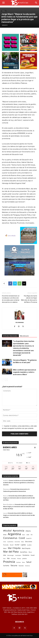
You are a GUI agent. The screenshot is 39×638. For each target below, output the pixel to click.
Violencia (27, 565)
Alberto (28, 531)
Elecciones (28, 541)
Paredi (32, 555)
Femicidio (5, 545)
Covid (22, 538)
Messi (30, 552)
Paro (4, 558)
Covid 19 (28, 538)
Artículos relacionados (10, 336)
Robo (23, 562)
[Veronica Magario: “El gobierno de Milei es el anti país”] (7, 362)
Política (4, 11)
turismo (6, 566)
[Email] (24, 283)
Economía (17, 541)
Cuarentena (10, 541)
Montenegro (10, 555)
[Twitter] (15, 283)
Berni (23, 534)
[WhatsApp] (20, 283)
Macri (4, 548)
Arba (4, 535)
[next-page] (6, 379)
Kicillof (17, 545)
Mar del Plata (11, 551)
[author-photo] (19, 319)
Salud (28, 562)
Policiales (13, 558)
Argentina (14, 534)
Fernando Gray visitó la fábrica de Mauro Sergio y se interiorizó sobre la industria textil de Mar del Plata (19, 498)
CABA (27, 534)
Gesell (11, 545)
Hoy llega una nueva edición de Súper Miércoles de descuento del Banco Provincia (29, 299)
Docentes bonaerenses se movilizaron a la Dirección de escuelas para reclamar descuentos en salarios (10, 299)
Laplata (23, 545)
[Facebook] (10, 283)
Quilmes (18, 562)
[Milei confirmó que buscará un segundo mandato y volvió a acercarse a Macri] (7, 371)
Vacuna (14, 565)
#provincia (18, 531)
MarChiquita (26, 548)
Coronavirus (10, 538)
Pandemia (26, 555)
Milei (4, 555)
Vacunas (21, 566)
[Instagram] (19, 326)
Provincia (9, 562)
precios (24, 558)
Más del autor (24, 336)
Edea (22, 541)
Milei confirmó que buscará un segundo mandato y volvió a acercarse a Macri (24, 372)
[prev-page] (3, 379)
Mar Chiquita (14, 548)
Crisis (4, 541)
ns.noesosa (20, 322)
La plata (29, 545)
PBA (8, 558)
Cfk (31, 534)
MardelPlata (23, 552)
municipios (18, 555)
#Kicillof (7, 531)
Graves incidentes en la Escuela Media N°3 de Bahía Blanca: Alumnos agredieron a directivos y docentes (19, 483)
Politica (19, 558)
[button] (3, 2)
